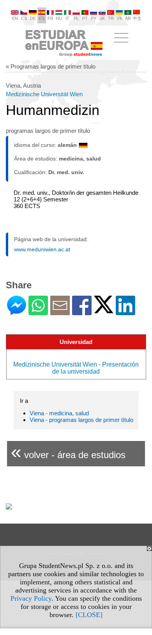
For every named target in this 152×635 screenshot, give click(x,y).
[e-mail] (60, 312)
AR (128, 18)
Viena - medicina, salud (59, 413)
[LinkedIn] (125, 312)
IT (67, 18)
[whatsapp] (38, 312)
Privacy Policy (31, 598)
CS (24, 18)
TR (111, 18)
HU (59, 18)
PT (85, 18)
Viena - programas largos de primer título (81, 419)
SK (102, 18)
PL (76, 18)
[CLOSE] (89, 615)
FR (50, 18)
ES (41, 18)
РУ (93, 18)
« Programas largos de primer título (50, 66)
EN (15, 18)
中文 (137, 18)
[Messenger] (16, 312)
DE (33, 18)
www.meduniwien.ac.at (42, 249)
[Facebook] (82, 312)
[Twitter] (103, 310)
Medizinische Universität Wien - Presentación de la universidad (76, 368)
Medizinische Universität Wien (44, 94)
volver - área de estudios (68, 451)
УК (119, 18)
